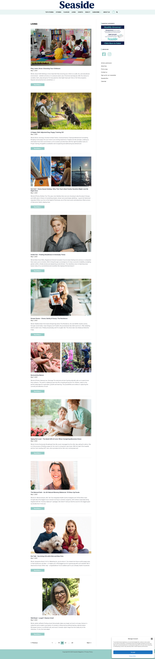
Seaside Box (104, 78)
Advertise (104, 66)
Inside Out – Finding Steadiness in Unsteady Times (48, 254)
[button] (152, 639)
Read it (87, 12)
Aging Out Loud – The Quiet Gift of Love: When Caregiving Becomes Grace (56, 439)
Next (89, 643)
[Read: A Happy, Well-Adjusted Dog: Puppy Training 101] (61, 111)
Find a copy (104, 69)
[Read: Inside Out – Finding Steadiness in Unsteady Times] (61, 233)
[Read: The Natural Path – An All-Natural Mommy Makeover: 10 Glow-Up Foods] (54, 475)
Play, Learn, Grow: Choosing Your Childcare (45, 68)
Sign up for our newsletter (108, 75)
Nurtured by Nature (37, 375)
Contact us (104, 72)
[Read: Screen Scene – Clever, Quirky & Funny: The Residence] (61, 297)
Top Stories (49, 12)
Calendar (103, 81)
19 (59, 643)
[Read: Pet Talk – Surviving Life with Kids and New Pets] (61, 535)
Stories (58, 12)
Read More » (37, 85)
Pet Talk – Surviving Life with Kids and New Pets (47, 556)
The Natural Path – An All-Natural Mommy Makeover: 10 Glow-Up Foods (55, 492)
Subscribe (96, 12)
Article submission (106, 63)
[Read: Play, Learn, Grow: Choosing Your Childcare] (61, 47)
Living (74, 12)
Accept (133, 652)
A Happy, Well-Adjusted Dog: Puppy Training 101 (47, 132)
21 (65, 643)
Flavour (66, 12)
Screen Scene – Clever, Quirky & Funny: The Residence (49, 318)
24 (72, 643)
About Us (106, 12)
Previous (34, 643)
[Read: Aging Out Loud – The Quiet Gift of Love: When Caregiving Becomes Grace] (61, 417)
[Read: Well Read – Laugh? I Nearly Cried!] (61, 596)
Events (80, 12)
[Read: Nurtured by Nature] (61, 357)
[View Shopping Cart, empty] (114, 12)
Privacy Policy (132, 656)
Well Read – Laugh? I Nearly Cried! (42, 618)
